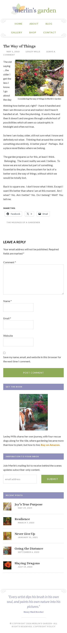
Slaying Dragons (27, 563)
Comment (9, 262)
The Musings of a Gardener (23, 222)
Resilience (22, 519)
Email (7, 318)
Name (7, 301)
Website (8, 335)
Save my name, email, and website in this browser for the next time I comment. (32, 359)
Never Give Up (25, 534)
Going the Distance (29, 548)
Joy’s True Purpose (28, 504)
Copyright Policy (44, 626)
